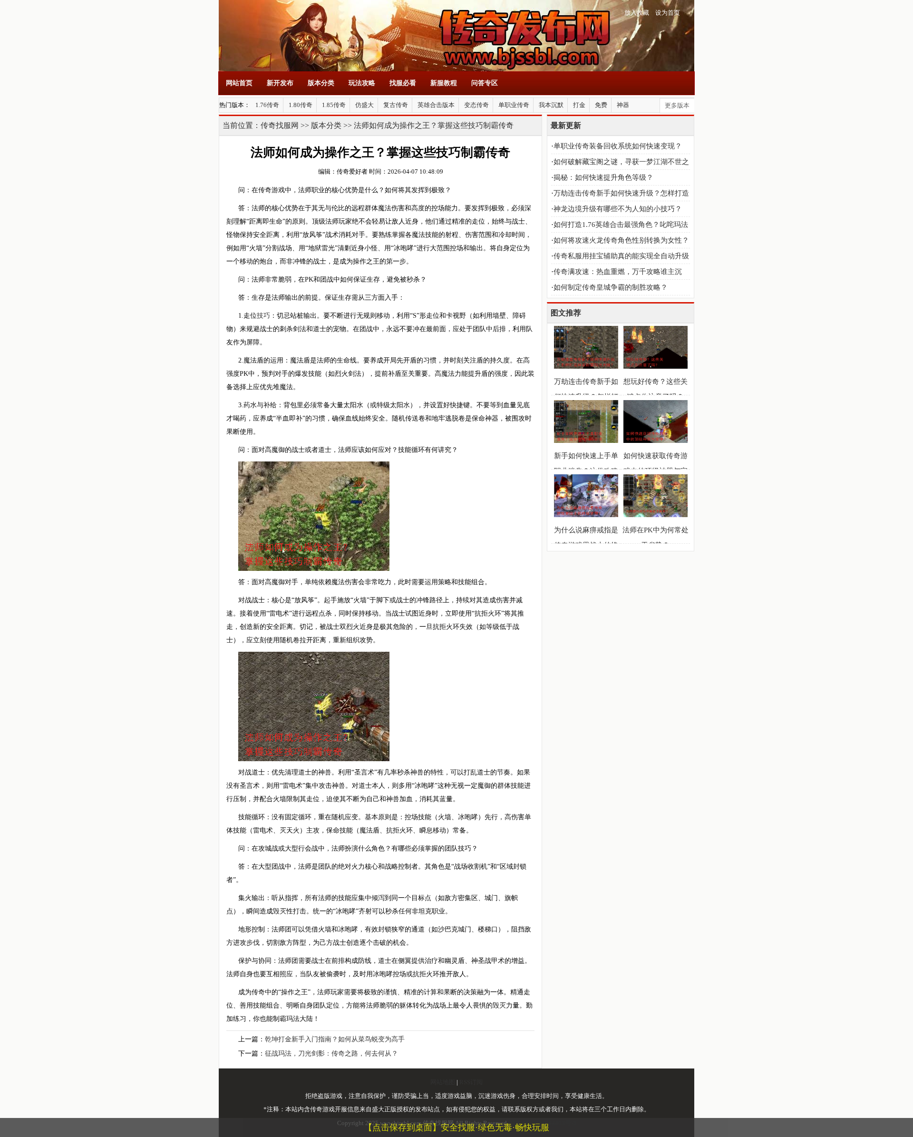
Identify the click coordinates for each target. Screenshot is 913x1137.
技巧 (263, 315)
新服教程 (443, 83)
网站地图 (442, 1082)
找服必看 (402, 83)
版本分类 (321, 83)
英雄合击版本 (436, 104)
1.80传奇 (300, 104)
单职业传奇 (513, 104)
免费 (601, 104)
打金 (579, 104)
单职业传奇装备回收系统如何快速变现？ (618, 146)
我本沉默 (551, 104)
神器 (623, 104)
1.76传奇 (267, 104)
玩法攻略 (362, 83)
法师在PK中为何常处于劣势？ (655, 537)
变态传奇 (476, 104)
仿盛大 (364, 104)
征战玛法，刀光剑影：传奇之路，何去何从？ (331, 1053)
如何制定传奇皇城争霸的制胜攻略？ (611, 287)
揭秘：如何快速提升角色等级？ (603, 177)
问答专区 (484, 83)
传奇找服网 (280, 125)
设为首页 (667, 12)
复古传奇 (395, 104)
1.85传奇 (334, 104)
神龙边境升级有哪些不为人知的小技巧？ (618, 209)
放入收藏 (636, 12)
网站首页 (239, 83)
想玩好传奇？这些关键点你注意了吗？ (655, 389)
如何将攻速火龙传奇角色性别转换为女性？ (621, 240)
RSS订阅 (471, 1082)
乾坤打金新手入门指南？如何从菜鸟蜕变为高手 (335, 1039)
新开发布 (280, 83)
